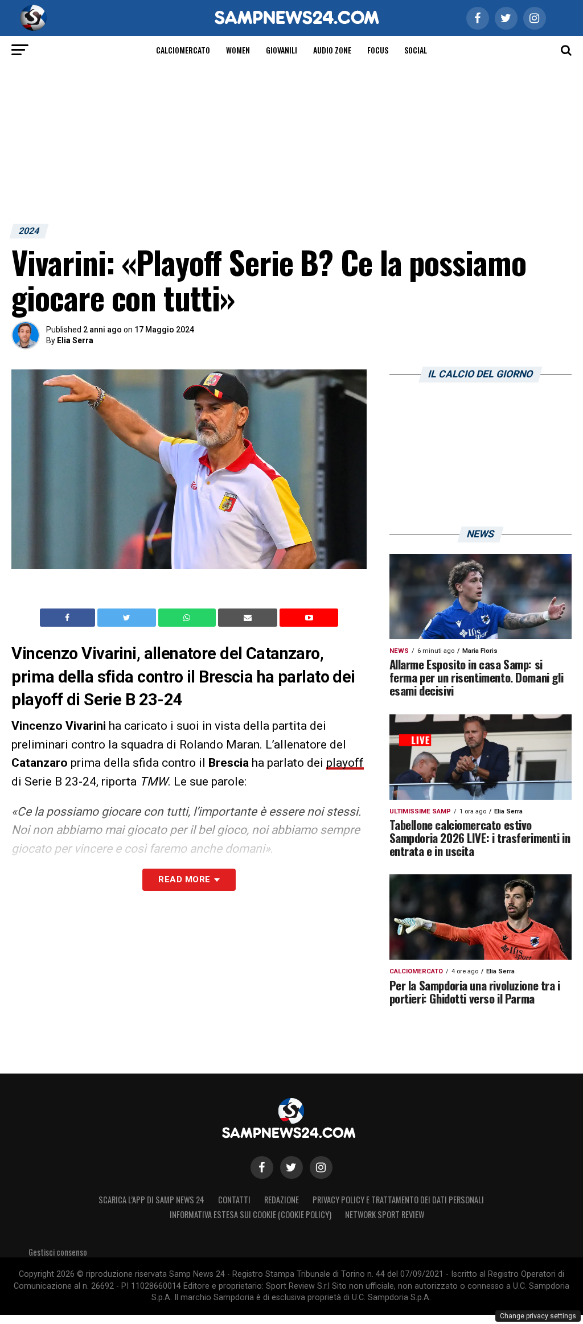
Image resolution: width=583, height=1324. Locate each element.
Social (415, 50)
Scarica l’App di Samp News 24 (151, 1200)
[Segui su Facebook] (262, 1167)
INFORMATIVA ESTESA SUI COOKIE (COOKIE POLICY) (250, 1214)
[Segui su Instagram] (321, 1167)
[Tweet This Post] (127, 617)
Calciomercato (183, 50)
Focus (377, 50)
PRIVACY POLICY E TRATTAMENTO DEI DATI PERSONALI (398, 1200)
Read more (184, 879)
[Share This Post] (188, 617)
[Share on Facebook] (69, 617)
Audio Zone (332, 50)
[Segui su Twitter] (291, 1167)
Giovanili (281, 50)
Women (238, 50)
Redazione (281, 1200)
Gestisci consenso (57, 1252)
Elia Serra (75, 340)
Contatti (234, 1200)
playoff (345, 763)
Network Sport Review (384, 1214)
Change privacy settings (538, 1316)
